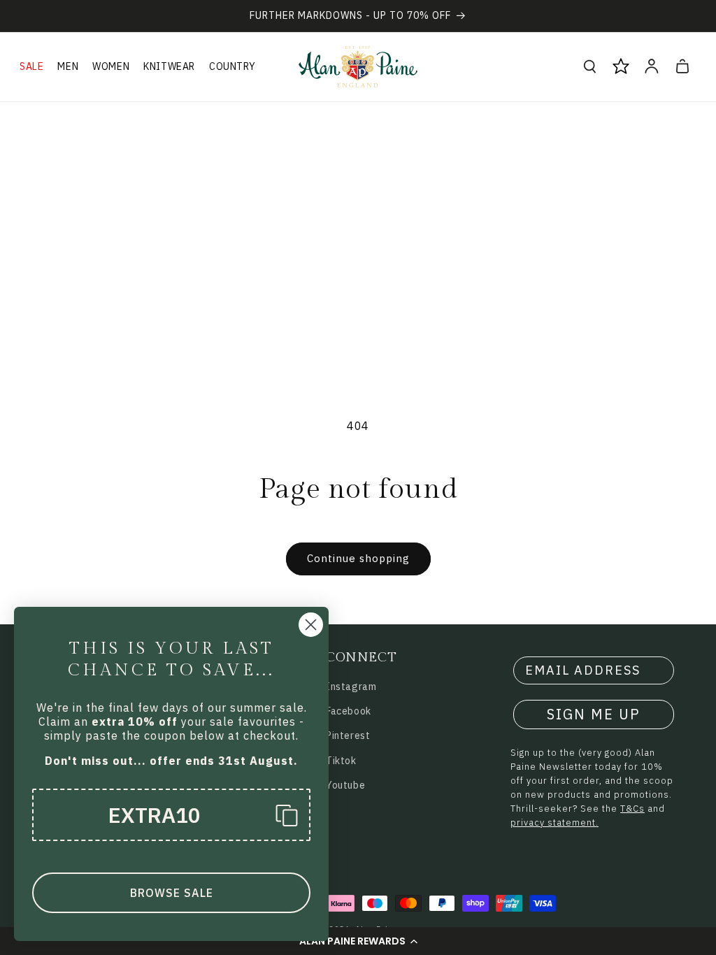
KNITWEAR (169, 66)
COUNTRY (232, 66)
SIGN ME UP (593, 714)
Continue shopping (358, 558)
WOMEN (110, 66)
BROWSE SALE (171, 893)
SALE (31, 66)
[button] (358, 941)
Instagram (351, 686)
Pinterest (348, 735)
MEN (67, 66)
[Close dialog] (311, 624)
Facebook (348, 711)
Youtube (345, 785)
